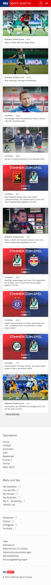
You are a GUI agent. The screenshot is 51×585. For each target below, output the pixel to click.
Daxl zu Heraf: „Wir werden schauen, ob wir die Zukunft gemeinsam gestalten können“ (24, 241)
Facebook (8, 517)
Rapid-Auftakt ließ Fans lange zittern (20, 42)
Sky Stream (9, 493)
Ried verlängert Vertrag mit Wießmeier (20, 80)
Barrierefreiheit (11, 555)
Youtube (7, 528)
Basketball (8, 456)
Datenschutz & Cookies (15, 548)
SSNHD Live (9, 504)
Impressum (9, 545)
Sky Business (9, 497)
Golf (5, 452)
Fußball (7, 445)
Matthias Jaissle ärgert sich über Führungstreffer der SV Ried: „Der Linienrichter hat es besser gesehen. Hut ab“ (25, 282)
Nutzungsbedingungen (15, 559)
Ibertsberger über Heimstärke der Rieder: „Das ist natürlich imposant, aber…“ (25, 119)
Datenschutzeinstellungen (17, 552)
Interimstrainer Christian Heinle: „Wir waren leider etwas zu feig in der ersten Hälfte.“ (25, 367)
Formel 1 (7, 459)
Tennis (6, 463)
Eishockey (8, 449)
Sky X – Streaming (12, 501)
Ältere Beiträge (12, 414)
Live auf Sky (9, 490)
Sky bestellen (10, 486)
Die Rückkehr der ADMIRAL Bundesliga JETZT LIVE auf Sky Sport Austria (25, 407)
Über (5, 541)
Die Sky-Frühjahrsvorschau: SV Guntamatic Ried (24, 159)
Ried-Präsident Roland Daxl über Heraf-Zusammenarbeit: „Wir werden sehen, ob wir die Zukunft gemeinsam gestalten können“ (24, 199)
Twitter (6, 521)
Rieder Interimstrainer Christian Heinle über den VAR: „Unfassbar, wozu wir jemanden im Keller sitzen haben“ (24, 325)
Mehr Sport (9, 467)
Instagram (8, 524)
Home (6, 441)
